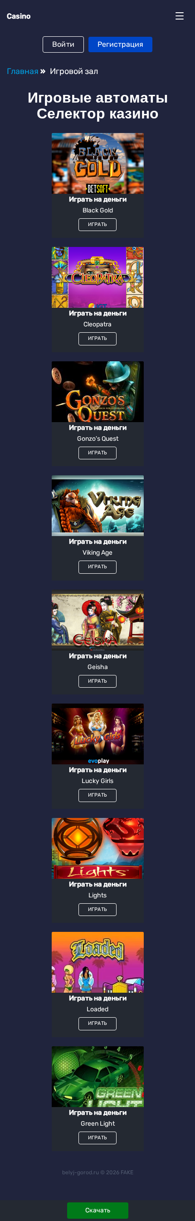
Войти (63, 44)
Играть (97, 224)
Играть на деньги (98, 199)
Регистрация (120, 44)
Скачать (97, 1210)
